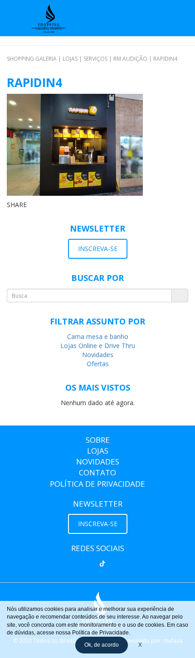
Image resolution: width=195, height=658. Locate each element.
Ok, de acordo (101, 645)
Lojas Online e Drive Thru (97, 345)
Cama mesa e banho (97, 336)
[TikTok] (102, 564)
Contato (97, 472)
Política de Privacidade (97, 484)
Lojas (97, 450)
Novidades (97, 354)
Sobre (98, 440)
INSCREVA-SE (97, 248)
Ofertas (98, 363)
